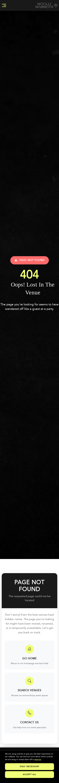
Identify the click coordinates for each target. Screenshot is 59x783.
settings (37, 759)
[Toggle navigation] (4, 5)
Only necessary (29, 766)
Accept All (29, 774)
